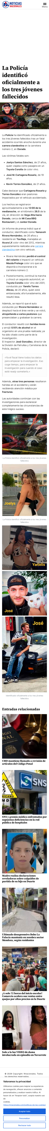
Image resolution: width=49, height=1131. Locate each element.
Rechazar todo (24, 1125)
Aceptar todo (24, 1111)
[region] (24, 1104)
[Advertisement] (24, 35)
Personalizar (24, 1118)
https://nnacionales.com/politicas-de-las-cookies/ (24, 1105)
